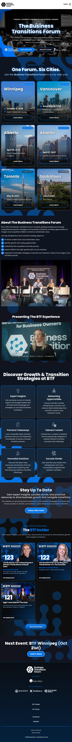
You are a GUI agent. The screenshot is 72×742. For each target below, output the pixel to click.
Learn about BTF (26, 50)
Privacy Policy (36, 733)
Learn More (18, 118)
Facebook (36, 717)
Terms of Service (36, 730)
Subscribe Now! (36, 510)
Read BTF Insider (45, 50)
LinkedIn (36, 721)
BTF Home (36, 709)
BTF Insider (36, 704)
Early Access (27, 128)
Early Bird (29, 84)
